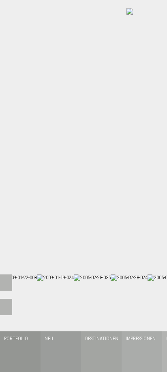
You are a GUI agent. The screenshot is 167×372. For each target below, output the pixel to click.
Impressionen (141, 339)
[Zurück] (6, 282)
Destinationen (101, 339)
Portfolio (16, 339)
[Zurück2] (6, 307)
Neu (49, 339)
